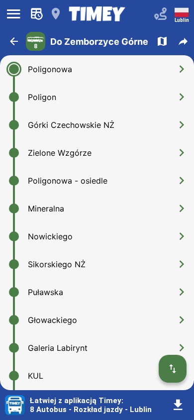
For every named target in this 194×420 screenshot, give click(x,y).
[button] (14, 41)
